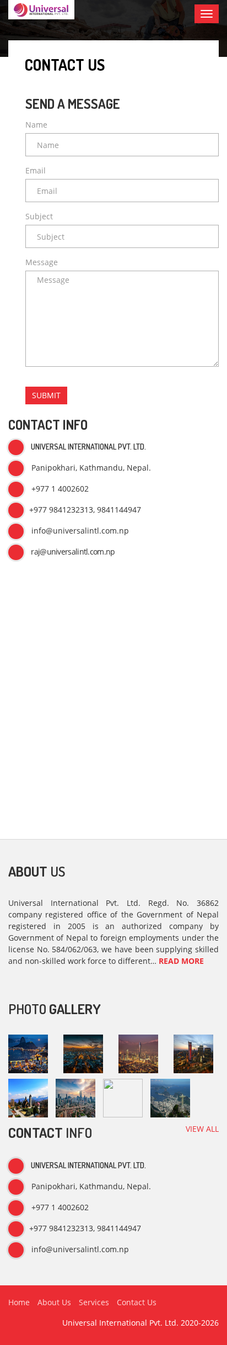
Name (36, 124)
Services (94, 1302)
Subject (39, 216)
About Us (54, 1302)
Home (19, 1302)
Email (35, 170)
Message (41, 262)
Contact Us (136, 1302)
